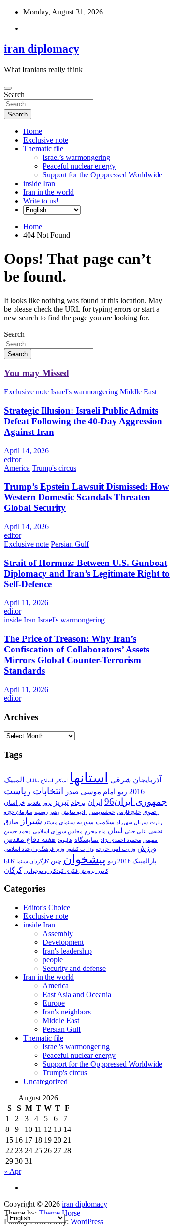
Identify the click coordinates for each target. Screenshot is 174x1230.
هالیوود (65, 840)
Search (14, 94)
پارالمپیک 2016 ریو (132, 861)
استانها (89, 777)
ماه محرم (95, 831)
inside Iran (39, 183)
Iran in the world (48, 192)
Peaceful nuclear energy (79, 166)
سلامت (105, 821)
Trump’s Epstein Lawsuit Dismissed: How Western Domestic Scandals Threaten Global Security (86, 497)
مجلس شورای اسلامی (58, 831)
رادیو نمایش (74, 812)
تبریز (61, 802)
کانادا (9, 861)
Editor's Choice (46, 907)
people (53, 959)
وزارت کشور (80, 849)
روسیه (41, 812)
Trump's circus (54, 468)
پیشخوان (84, 859)
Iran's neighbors (67, 1012)
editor (12, 459)
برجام (78, 802)
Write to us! (40, 201)
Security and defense (74, 968)
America (17, 468)
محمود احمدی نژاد (121, 840)
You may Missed (36, 373)
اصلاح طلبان (39, 780)
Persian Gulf (70, 544)
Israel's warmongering (84, 392)
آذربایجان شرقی (135, 779)
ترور (47, 803)
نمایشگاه (86, 839)
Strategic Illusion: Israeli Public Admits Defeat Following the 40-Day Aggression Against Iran (83, 421)
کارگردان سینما (32, 861)
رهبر (54, 812)
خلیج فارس (129, 812)
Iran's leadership (67, 951)
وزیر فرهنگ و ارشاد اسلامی (34, 849)
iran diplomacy (41, 49)
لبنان (115, 831)
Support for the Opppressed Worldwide (102, 175)
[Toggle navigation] (8, 88)
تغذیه (34, 802)
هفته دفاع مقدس (30, 839)
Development (63, 942)
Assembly (58, 933)
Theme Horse (59, 1213)
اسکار (61, 780)
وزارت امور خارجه (115, 849)
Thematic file (43, 149)
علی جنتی (135, 831)
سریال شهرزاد (132, 822)
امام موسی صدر (90, 792)
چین (56, 861)
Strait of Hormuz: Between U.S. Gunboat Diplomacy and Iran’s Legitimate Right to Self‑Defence (87, 573)
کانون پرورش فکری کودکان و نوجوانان (66, 871)
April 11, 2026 (26, 602)
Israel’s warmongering (76, 157)
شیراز (31, 821)
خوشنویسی (102, 812)
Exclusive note (45, 140)
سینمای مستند (59, 822)
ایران (94, 802)
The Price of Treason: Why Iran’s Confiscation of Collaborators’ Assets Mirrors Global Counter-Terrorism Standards (76, 655)
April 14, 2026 (26, 451)
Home (32, 131)
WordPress (87, 1221)
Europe (54, 1003)
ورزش (146, 848)
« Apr (12, 1171)
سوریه (85, 821)
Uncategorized (45, 1081)
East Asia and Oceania (77, 994)
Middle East (138, 392)
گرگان (13, 870)
